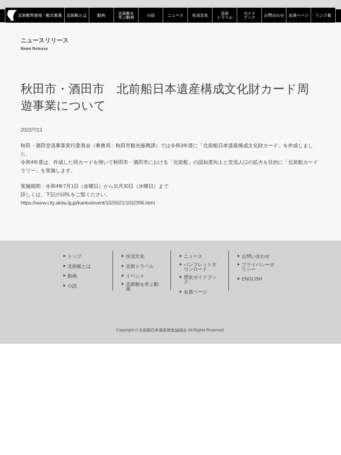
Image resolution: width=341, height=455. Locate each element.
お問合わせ (274, 15)
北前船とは (77, 15)
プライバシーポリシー (258, 266)
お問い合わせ (256, 256)
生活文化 (200, 15)
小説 (151, 15)
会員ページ (299, 15)
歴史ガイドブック (200, 279)
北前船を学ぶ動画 (126, 15)
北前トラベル (225, 15)
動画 (101, 15)
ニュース (175, 15)
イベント (135, 275)
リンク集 (323, 15)
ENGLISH (252, 278)
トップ (75, 256)
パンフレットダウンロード (200, 266)
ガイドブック (249, 15)
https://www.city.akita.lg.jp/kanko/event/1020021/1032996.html (88, 203)
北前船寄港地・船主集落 (40, 15)
